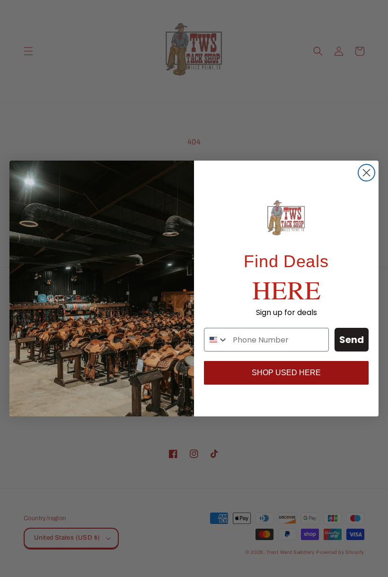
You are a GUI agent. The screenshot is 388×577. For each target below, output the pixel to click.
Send (351, 339)
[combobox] (216, 339)
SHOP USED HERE (286, 373)
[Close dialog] (366, 172)
